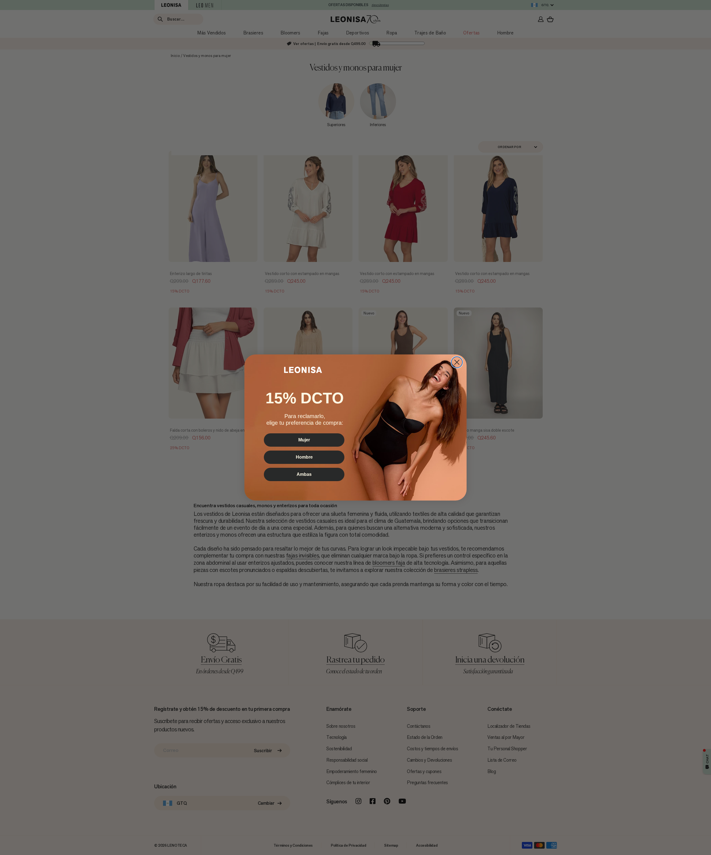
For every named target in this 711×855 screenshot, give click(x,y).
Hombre (304, 457)
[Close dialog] (456, 362)
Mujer (304, 440)
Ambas (304, 474)
